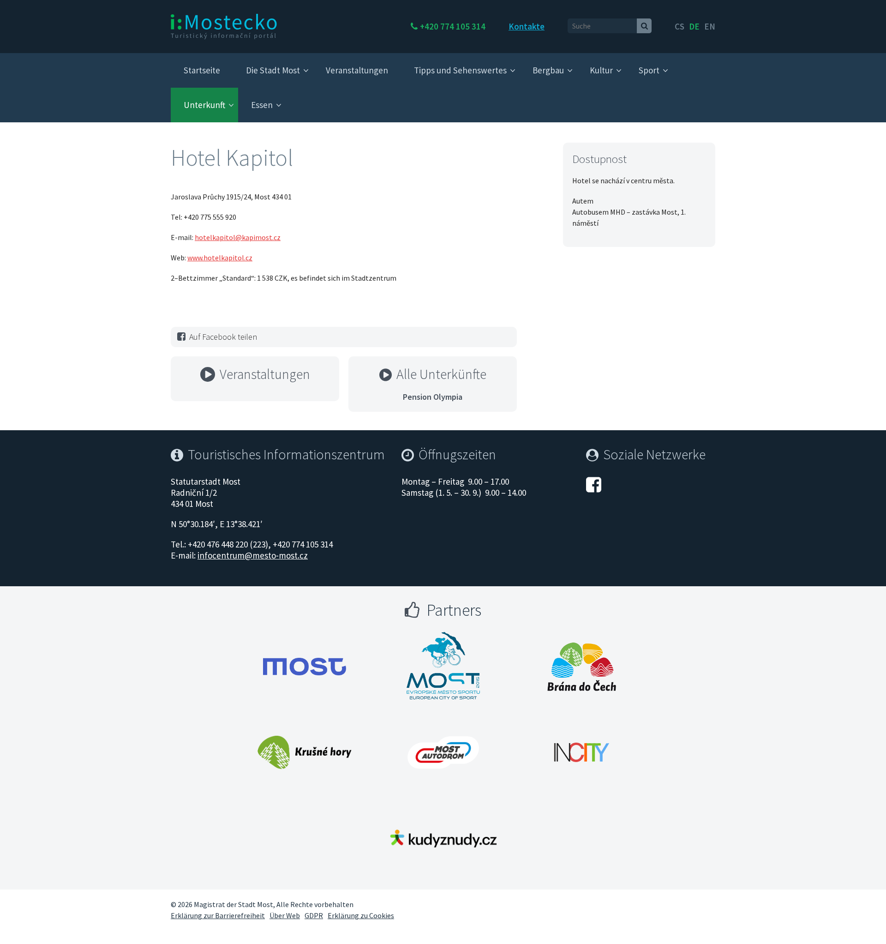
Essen (262, 104)
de (694, 26)
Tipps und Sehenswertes (460, 70)
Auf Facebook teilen (223, 336)
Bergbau (548, 70)
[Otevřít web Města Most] (304, 666)
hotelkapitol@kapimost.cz (238, 237)
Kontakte (527, 26)
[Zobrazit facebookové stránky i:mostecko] (593, 483)
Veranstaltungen (357, 70)
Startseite (202, 70)
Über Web (284, 915)
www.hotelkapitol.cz (219, 257)
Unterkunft (204, 104)
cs (679, 26)
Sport (649, 70)
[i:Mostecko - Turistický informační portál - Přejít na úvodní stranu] (224, 25)
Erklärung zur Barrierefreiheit (218, 915)
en (709, 26)
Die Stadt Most (273, 70)
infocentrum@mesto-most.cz (253, 555)
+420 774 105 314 (452, 26)
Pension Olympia (432, 396)
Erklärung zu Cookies (361, 915)
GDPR (314, 915)
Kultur (601, 70)
